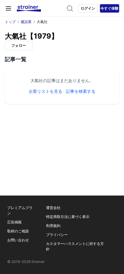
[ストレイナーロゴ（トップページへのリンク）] (29, 8)
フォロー (18, 45)
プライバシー (57, 234)
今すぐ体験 (110, 8)
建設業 (26, 21)
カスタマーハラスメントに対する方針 (75, 246)
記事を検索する (80, 91)
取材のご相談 (18, 231)
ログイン (88, 8)
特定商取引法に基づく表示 (67, 216)
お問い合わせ (18, 240)
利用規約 (53, 225)
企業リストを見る (45, 91)
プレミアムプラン (20, 210)
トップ (10, 21)
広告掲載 (14, 222)
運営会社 (53, 207)
